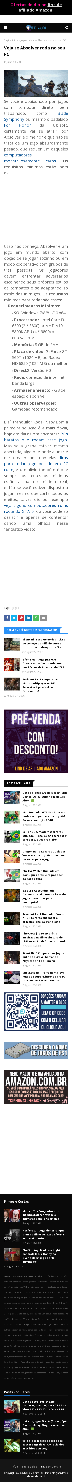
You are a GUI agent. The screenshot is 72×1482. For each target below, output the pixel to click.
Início (15, 1466)
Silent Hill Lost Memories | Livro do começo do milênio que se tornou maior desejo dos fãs (43, 643)
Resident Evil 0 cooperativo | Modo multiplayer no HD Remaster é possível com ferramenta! (41, 685)
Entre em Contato (51, 1466)
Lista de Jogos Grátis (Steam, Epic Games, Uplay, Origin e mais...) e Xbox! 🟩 (44, 796)
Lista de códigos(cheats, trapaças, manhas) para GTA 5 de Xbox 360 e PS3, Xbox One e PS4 (44, 1405)
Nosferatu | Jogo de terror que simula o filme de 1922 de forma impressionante (43, 1234)
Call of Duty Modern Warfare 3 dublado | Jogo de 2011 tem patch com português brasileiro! (45, 835)
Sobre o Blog (29, 1466)
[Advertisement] (36, 206)
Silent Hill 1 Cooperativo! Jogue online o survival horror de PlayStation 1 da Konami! (43, 957)
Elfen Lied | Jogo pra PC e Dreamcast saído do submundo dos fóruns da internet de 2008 (43, 663)
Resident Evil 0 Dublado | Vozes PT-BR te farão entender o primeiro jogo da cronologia (43, 918)
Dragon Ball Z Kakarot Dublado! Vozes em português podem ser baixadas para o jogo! (43, 855)
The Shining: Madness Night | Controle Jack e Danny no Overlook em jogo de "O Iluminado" (42, 1256)
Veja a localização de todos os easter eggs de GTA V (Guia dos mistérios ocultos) (43, 1444)
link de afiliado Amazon (40, 7)
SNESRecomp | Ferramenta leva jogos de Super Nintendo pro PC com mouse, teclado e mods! (43, 976)
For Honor (17, 125)
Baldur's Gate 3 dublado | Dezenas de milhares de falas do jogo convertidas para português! (44, 896)
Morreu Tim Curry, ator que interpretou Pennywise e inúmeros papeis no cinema (40, 1215)
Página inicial (11, 40)
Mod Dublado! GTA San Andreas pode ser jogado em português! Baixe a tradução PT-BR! (43, 816)
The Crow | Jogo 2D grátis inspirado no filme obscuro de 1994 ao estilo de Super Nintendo (44, 937)
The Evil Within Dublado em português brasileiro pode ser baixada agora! (42, 874)
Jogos (24, 40)
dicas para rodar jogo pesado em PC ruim (36, 463)
